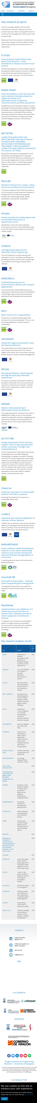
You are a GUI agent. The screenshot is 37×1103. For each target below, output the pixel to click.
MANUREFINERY (9, 544)
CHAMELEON (6, 811)
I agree (4, 1099)
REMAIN (5, 403)
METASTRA (7, 133)
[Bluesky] (13, 1055)
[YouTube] (25, 1055)
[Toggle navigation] (2, 14)
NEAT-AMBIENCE (8, 694)
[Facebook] (9, 1055)
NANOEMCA (7, 278)
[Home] (18, 4)
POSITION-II (6, 885)
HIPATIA (5, 683)
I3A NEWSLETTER (19, 1080)
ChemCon (6, 488)
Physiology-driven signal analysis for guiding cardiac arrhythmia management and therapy (8, 776)
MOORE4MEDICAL (8, 802)
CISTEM (5, 872)
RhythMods (7, 605)
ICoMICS (5, 514)
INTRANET (10, 11)
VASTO (5, 709)
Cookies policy (29, 1095)
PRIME (4, 821)
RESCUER (6, 181)
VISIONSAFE (7, 339)
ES (1, 11)
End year (33, 648)
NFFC (4, 311)
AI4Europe (6, 669)
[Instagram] (21, 1055)
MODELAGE (6, 859)
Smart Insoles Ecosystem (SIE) (7, 767)
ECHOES (5, 55)
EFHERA (5, 213)
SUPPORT (21, 11)
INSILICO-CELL (7, 910)
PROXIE (5, 369)
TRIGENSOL (6, 732)
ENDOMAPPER (7, 724)
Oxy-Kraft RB (8, 577)
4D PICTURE (7, 438)
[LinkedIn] (17, 1055)
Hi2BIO (5, 654)
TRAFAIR (5, 903)
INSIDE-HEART (8, 90)
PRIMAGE (5, 785)
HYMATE (6, 246)
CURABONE (6, 891)
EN (3, 11)
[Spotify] (29, 1055)
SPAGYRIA (5, 855)
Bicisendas (6, 834)
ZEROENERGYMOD (8, 758)
